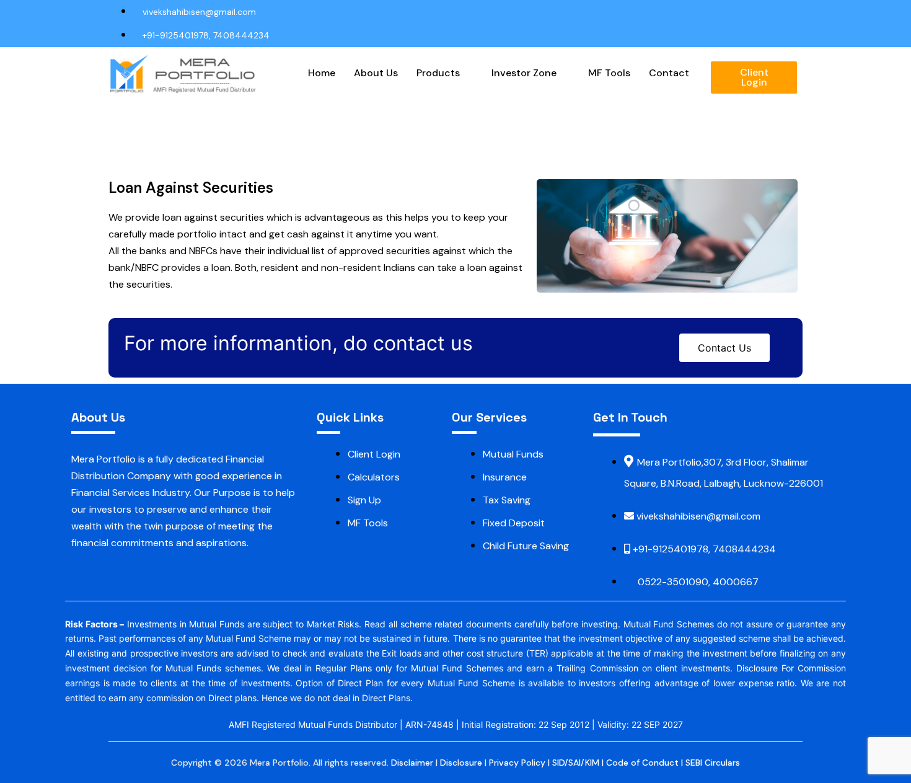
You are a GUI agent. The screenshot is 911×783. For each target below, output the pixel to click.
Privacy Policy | (520, 762)
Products (438, 72)
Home (321, 72)
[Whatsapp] (799, 11)
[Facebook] (728, 12)
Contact (669, 72)
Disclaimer (412, 762)
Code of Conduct (642, 762)
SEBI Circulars (712, 762)
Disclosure (461, 762)
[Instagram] (775, 11)
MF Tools (609, 72)
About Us (376, 72)
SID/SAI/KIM (575, 762)
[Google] (751, 11)
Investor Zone (524, 72)
